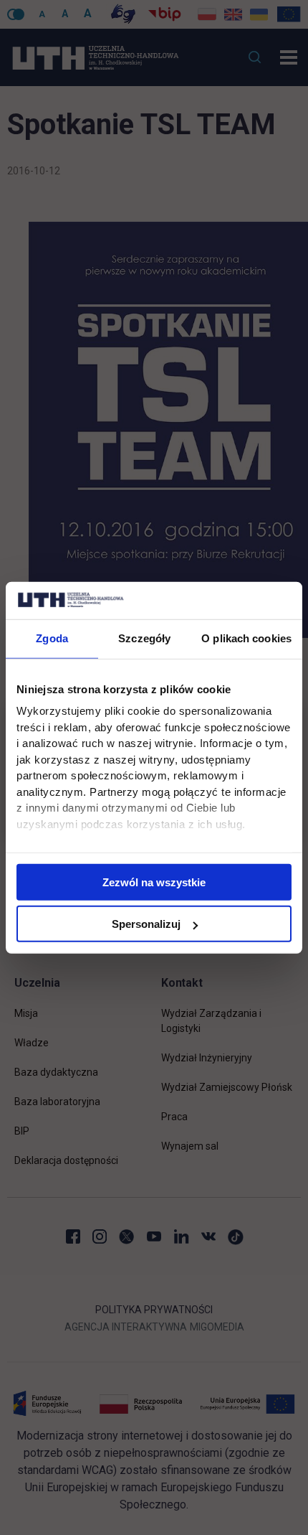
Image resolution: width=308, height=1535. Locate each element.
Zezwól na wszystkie (154, 882)
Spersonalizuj (146, 924)
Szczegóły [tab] (144, 638)
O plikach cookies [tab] (246, 638)
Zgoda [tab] (52, 638)
